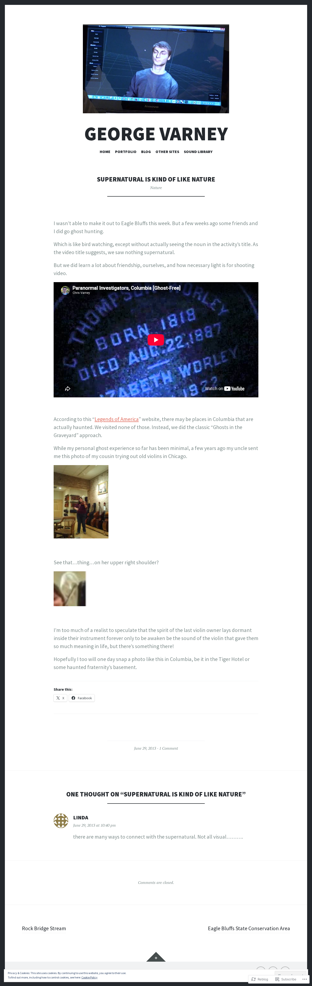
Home (105, 151)
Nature (156, 187)
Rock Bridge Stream (44, 928)
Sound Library (198, 151)
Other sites (167, 151)
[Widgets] (156, 957)
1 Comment (168, 748)
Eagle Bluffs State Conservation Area (249, 928)
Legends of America (117, 419)
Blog (146, 151)
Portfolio (125, 151)
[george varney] (156, 68)
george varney (156, 133)
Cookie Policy (89, 977)
